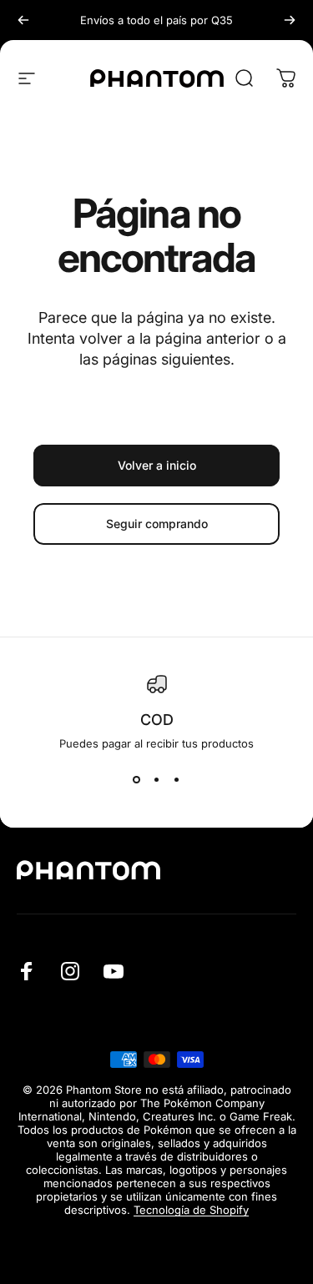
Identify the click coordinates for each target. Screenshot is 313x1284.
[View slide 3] (177, 780)
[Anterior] (23, 20)
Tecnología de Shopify (191, 1209)
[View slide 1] (137, 780)
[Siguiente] (289, 20)
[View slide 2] (157, 780)
